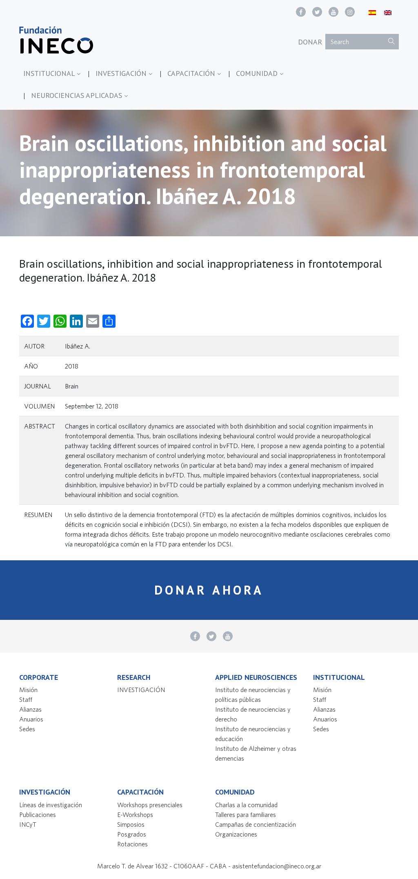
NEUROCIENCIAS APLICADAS (77, 95)
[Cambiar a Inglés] (388, 12)
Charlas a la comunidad (246, 804)
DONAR (310, 42)
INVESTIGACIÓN (122, 73)
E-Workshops (135, 814)
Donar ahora (209, 590)
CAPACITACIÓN (192, 73)
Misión (28, 689)
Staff (25, 699)
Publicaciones (37, 814)
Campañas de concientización (255, 824)
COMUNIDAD (258, 73)
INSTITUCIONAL (50, 73)
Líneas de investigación (50, 804)
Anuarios (31, 719)
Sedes (27, 728)
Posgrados (131, 834)
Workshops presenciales (149, 804)
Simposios (131, 824)
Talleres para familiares (245, 814)
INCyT (27, 824)
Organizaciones (236, 834)
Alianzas (30, 709)
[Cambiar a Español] (372, 12)
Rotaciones (132, 844)
